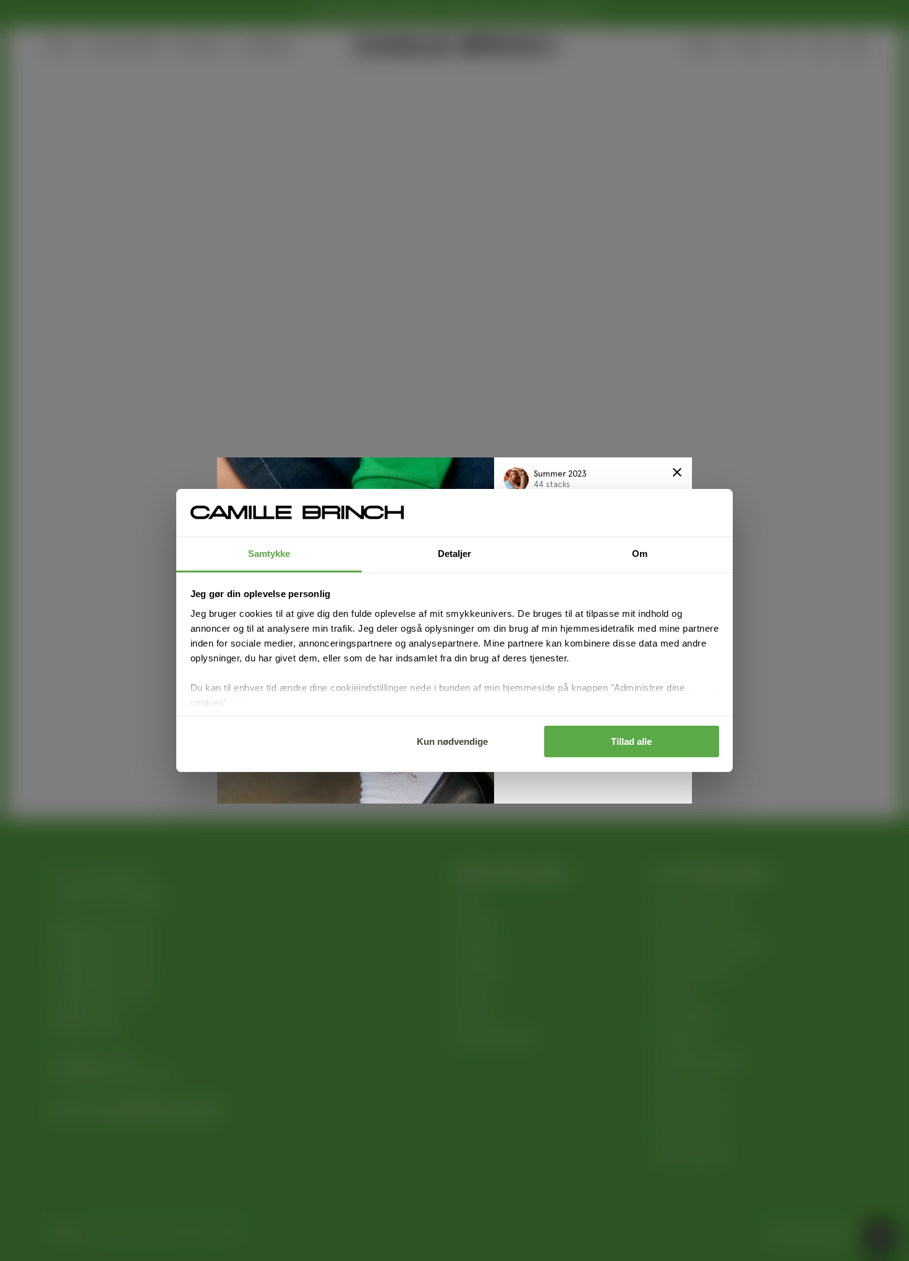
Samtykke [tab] (269, 553)
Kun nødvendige (452, 741)
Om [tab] (639, 553)
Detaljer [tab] (455, 553)
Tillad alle (631, 741)
